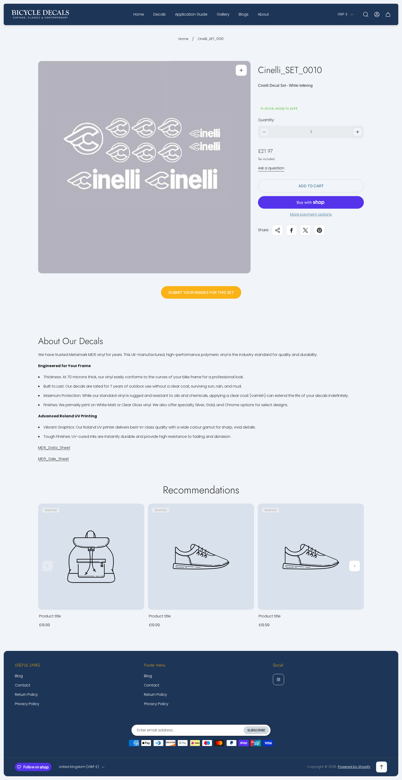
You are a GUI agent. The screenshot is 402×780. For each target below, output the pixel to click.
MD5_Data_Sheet (54, 447)
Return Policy (26, 694)
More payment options (311, 214)
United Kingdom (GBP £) (79, 767)
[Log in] (377, 14)
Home (183, 39)
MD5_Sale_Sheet (53, 459)
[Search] (366, 14)
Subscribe (256, 730)
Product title (50, 616)
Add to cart (311, 186)
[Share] (277, 230)
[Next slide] (354, 566)
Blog (19, 676)
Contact (22, 685)
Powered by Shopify (354, 766)
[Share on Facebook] (291, 230)
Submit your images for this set (201, 292)
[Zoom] (241, 70)
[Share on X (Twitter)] (305, 230)
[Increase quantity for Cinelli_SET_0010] (357, 131)
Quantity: (266, 120)
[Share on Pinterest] (319, 230)
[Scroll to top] (381, 767)
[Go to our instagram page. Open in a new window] (278, 679)
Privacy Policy (27, 703)
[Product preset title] (91, 557)
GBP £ (343, 14)
